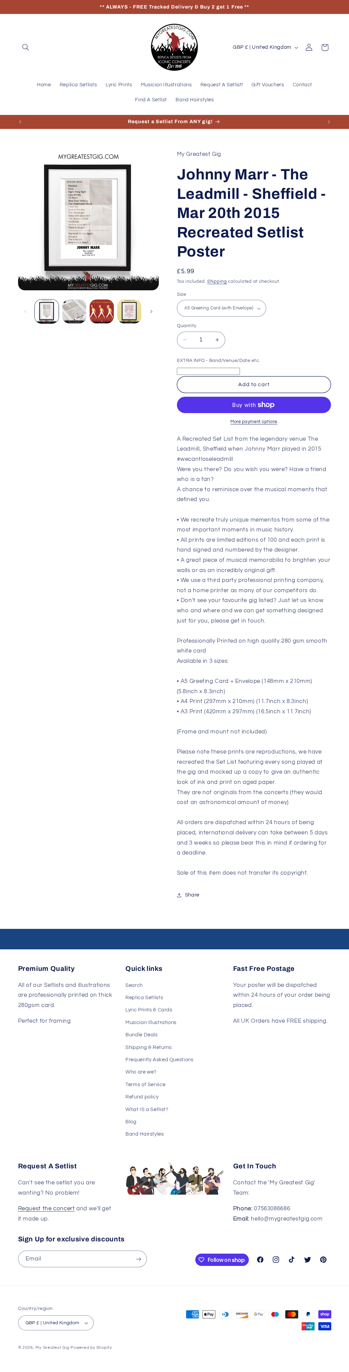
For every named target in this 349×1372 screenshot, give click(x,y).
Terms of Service (145, 1084)
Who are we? (141, 1072)
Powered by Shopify (91, 1347)
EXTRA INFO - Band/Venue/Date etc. (218, 360)
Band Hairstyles (144, 1134)
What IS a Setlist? (146, 1109)
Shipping (217, 281)
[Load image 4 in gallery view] (129, 311)
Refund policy (141, 1096)
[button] (26, 47)
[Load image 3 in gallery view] (101, 311)
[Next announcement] (328, 122)
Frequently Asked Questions (159, 1059)
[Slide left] (25, 311)
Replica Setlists (144, 997)
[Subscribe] (138, 1259)
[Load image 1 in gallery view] (47, 311)
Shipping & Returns (148, 1047)
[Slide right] (151, 311)
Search (134, 985)
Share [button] (192, 894)
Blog (131, 1121)
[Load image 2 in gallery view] (74, 311)
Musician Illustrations (151, 1022)
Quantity (187, 325)
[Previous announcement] (20, 122)
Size (181, 294)
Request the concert (46, 1209)
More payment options (253, 422)
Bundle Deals (141, 1034)
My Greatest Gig (52, 1347)
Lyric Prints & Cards (148, 1009)
